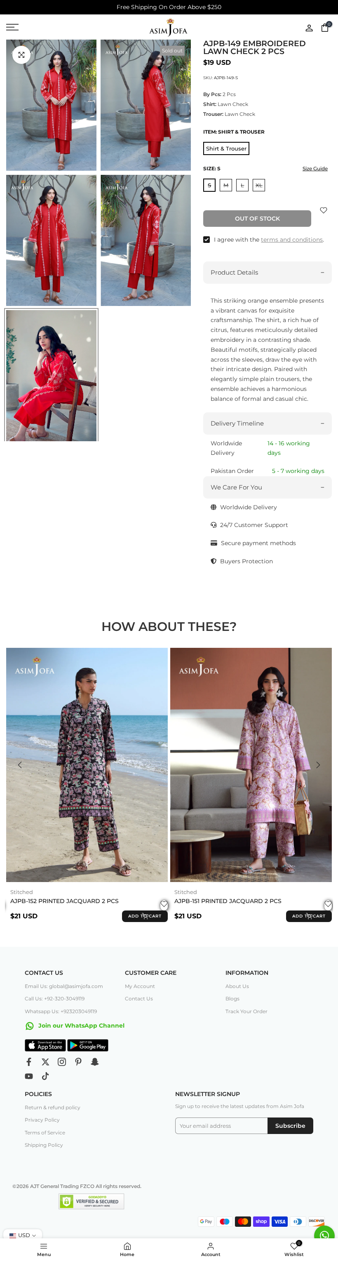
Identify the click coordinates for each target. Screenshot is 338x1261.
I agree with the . (269, 239)
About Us (237, 986)
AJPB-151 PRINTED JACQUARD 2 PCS (228, 900)
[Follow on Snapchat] (95, 1062)
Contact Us (139, 998)
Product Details (234, 272)
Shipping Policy (44, 1145)
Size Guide (315, 168)
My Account (140, 986)
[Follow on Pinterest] (78, 1062)
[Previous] (20, 765)
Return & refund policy (52, 1107)
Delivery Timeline (237, 423)
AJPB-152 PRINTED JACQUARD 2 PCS (64, 900)
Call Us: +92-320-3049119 (54, 998)
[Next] (317, 765)
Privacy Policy (42, 1120)
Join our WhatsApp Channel (80, 1025)
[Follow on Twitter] (45, 1062)
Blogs (232, 998)
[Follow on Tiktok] (45, 1076)
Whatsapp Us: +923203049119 (61, 1011)
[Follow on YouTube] (29, 1076)
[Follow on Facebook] (29, 1062)
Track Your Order (246, 1011)
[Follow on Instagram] (62, 1062)
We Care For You (236, 487)
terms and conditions (292, 239)
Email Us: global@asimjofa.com (64, 986)
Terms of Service (45, 1132)
